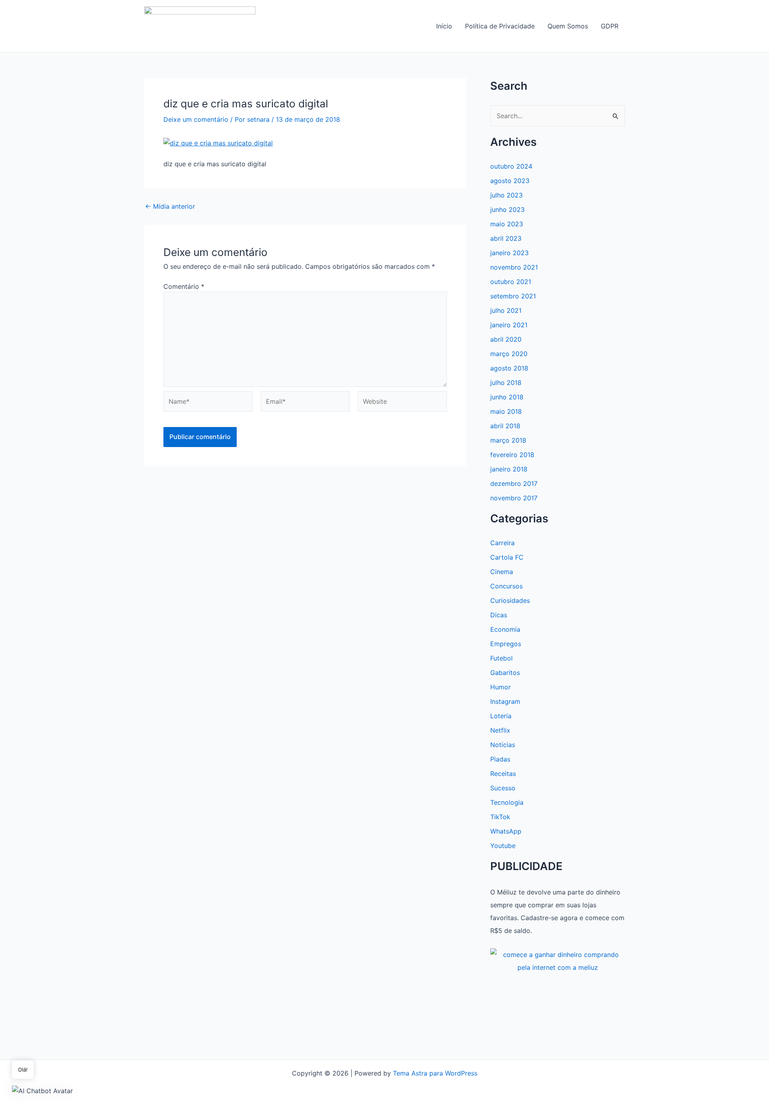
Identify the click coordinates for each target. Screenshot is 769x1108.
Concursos (506, 586)
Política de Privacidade (500, 26)
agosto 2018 (509, 368)
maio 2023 (506, 224)
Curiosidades (510, 600)
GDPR (609, 26)
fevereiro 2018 (512, 455)
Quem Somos (568, 26)
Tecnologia (506, 802)
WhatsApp (505, 831)
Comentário (183, 286)
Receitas (503, 774)
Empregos (505, 644)
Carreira (502, 543)
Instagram (505, 701)
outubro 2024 (511, 166)
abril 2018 (505, 426)
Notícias (502, 745)
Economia (505, 629)
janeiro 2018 (508, 469)
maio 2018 (506, 411)
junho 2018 (506, 397)
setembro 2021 (513, 296)
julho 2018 (505, 383)
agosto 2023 (509, 181)
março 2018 (508, 440)
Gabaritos (505, 673)
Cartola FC (506, 557)
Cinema (501, 572)
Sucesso (502, 788)
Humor (500, 687)
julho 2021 (505, 310)
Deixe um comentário (195, 119)
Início (444, 26)
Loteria (500, 716)
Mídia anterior (170, 206)
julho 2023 (506, 195)
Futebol (501, 658)
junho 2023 (507, 209)
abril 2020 (505, 339)
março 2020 (508, 354)
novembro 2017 (513, 498)
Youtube (502, 846)
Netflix (500, 730)
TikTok (500, 817)
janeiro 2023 (509, 253)
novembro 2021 (514, 267)
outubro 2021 (510, 282)
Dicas (498, 615)
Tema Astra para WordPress (435, 1073)
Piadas (500, 759)
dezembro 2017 (513, 483)
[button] (42, 1090)
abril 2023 (505, 238)
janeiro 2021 (508, 325)
